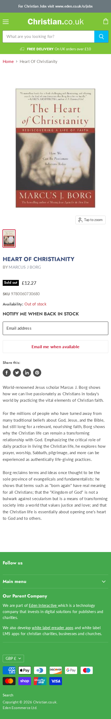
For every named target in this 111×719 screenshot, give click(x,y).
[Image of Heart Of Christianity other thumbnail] (9, 238)
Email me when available (55, 346)
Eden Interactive (43, 605)
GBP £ (11, 658)
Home (8, 61)
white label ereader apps (52, 627)
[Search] (101, 36)
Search (8, 695)
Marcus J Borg (25, 267)
